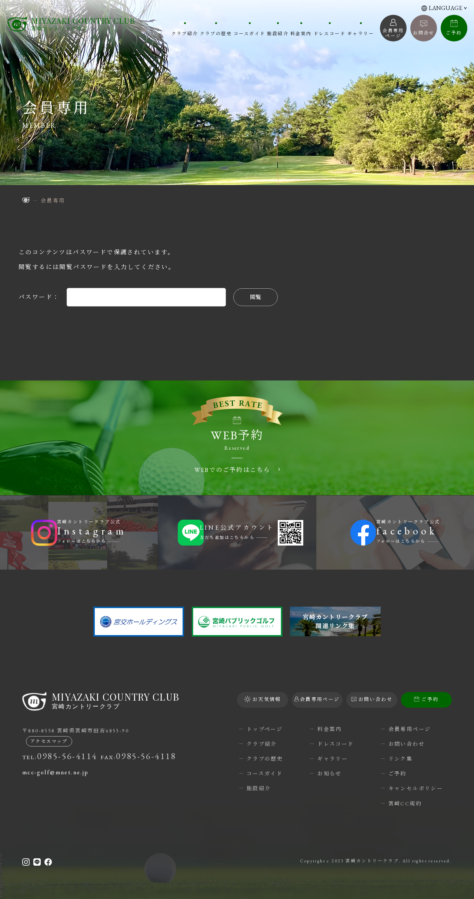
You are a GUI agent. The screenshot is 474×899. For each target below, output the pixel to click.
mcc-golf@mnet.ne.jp (55, 772)
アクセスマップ (49, 741)
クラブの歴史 (216, 33)
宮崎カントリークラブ (83, 24)
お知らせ (329, 773)
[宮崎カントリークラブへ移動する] (26, 200)
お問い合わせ (406, 744)
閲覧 (255, 297)
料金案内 (301, 33)
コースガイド (249, 33)
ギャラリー (360, 33)
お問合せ (423, 33)
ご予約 (454, 33)
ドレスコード (330, 33)
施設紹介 (277, 33)
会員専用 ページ (393, 33)
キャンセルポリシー (415, 788)
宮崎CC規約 (405, 803)
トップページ (265, 729)
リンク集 (400, 758)
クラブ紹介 (184, 33)
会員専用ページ (409, 729)
